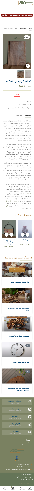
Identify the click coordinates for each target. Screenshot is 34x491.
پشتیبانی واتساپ (15, 424)
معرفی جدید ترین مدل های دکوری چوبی (18, 309)
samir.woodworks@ (12, 201)
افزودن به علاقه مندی (27, 235)
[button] (23, 235)
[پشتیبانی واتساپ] (29, 424)
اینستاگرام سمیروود (14, 401)
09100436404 (26, 194)
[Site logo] (25, 3)
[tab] (28, 115)
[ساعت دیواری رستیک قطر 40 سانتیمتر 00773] (9, 229)
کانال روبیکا (15, 431)
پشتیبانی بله (15, 409)
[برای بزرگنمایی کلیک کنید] (28, 66)
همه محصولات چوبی (20, 28)
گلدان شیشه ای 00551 (25, 241)
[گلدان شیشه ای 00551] (25, 229)
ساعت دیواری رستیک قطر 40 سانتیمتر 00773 (9, 242)
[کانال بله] (29, 416)
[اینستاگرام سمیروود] (29, 401)
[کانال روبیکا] (29, 431)
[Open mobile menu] (2, 3)
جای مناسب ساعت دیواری (21, 362)
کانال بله (15, 416)
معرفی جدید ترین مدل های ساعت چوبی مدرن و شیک (18, 389)
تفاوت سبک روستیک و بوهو (20, 282)
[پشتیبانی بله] (29, 409)
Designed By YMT (23, 484)
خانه (30, 28)
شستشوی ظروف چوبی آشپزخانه (19, 336)
